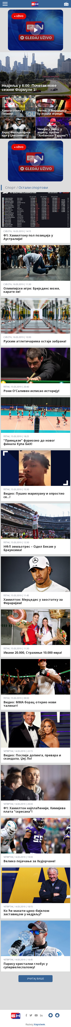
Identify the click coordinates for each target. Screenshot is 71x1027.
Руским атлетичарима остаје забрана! (34, 341)
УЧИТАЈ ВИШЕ (35, 978)
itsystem (39, 1024)
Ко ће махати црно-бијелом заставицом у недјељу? (26, 912)
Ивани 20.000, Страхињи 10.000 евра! (32, 652)
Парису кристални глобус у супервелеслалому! (25, 965)
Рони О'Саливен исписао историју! (31, 391)
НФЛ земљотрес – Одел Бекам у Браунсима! (29, 548)
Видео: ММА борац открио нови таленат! (29, 704)
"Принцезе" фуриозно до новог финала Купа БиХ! (29, 442)
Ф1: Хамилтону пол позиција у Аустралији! (28, 237)
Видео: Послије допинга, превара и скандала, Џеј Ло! (32, 757)
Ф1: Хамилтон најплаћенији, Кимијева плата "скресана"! (34, 809)
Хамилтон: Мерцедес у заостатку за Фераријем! (33, 601)
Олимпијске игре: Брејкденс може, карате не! (31, 290)
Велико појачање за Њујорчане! (29, 861)
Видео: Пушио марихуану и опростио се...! (33, 495)
